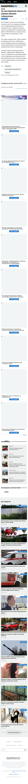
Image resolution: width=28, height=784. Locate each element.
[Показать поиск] (25, 2)
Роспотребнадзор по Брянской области (12, 69)
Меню (26, 6)
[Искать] (25, 750)
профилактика (8, 66)
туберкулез (7, 72)
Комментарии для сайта (21, 88)
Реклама (20, 745)
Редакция (8, 741)
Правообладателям (17, 741)
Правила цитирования (11, 745)
